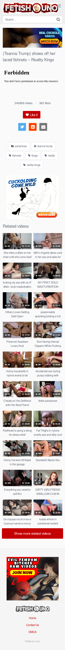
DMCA (33, 632)
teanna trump (45, 146)
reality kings (33, 165)
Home (32, 618)
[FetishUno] (30, 8)
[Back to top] (59, 642)
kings (34, 155)
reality (51, 155)
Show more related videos (32, 533)
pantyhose (20, 146)
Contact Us (32, 625)
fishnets (16, 155)
